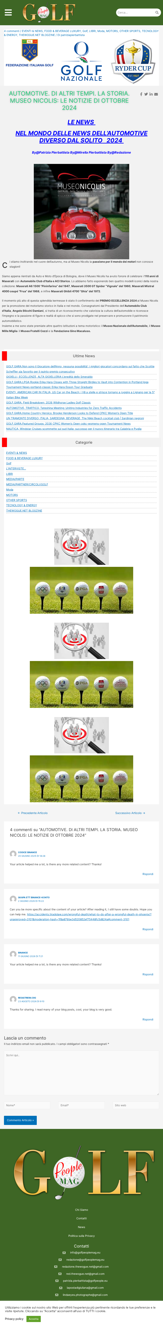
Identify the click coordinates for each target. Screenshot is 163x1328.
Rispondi (148, 874)
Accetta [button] (33, 1318)
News (81, 1227)
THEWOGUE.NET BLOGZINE (37, 35)
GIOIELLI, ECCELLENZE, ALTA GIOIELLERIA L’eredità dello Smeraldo (49, 376)
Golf (84, 31)
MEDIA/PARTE (15, 479)
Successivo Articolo (130, 813)
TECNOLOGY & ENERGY (21, 505)
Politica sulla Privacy (81, 1235)
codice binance (27, 852)
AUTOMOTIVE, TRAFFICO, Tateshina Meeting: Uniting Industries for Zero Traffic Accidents (64, 407)
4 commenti (11, 31)
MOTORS (112, 31)
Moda (101, 31)
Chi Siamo (81, 1209)
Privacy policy (14, 1319)
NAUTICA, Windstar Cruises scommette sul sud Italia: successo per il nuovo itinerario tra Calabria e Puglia (74, 428)
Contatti (81, 1218)
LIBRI (92, 31)
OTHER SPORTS (129, 31)
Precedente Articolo (33, 813)
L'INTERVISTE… (16, 468)
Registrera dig (27, 997)
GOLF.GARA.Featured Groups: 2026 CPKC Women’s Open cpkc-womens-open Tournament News (68, 423)
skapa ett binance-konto (34, 897)
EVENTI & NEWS (32, 31)
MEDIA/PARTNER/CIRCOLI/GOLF (27, 484)
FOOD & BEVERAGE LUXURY (62, 31)
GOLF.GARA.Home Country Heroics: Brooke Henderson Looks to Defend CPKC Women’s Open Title (69, 413)
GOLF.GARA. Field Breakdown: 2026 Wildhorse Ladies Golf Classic (48, 402)
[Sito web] (136, 1106)
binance (23, 952)
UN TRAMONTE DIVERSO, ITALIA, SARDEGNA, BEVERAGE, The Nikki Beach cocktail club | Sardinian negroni (75, 418)
